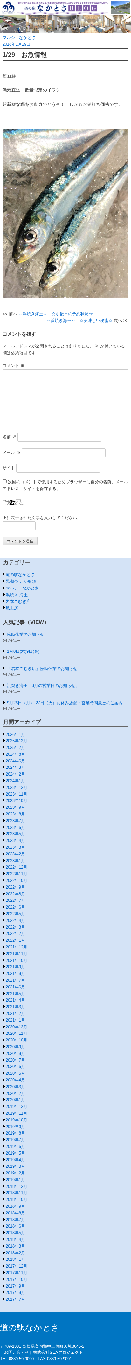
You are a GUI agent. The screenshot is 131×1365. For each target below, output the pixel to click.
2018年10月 (16, 1199)
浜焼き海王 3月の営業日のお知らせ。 (43, 685)
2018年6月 (15, 1226)
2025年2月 (15, 747)
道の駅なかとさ (20, 574)
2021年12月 (16, 947)
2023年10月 (16, 800)
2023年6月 (15, 827)
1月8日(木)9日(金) (23, 651)
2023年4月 (15, 840)
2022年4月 (15, 920)
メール (11, 452)
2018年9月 (15, 1206)
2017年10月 (16, 1279)
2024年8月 (15, 754)
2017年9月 (15, 1286)
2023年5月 (15, 833)
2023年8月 (15, 814)
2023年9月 (15, 807)
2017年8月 (15, 1292)
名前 (9, 436)
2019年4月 (15, 1160)
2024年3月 (15, 767)
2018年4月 (15, 1239)
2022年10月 (16, 880)
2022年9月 (15, 887)
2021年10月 (16, 960)
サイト (9, 467)
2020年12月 (16, 1027)
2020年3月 (15, 1086)
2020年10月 (16, 1040)
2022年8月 (15, 894)
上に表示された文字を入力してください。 (42, 517)
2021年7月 (15, 980)
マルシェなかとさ (19, 37)
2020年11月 (16, 1033)
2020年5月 (15, 1073)
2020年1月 (15, 1099)
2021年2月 (15, 1013)
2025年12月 (16, 740)
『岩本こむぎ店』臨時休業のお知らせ (42, 668)
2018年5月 (15, 1232)
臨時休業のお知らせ (25, 634)
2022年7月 (15, 900)
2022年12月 (16, 867)
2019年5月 (15, 1153)
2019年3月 (15, 1166)
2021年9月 (15, 966)
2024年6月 (15, 761)
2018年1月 (15, 1259)
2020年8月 (15, 1053)
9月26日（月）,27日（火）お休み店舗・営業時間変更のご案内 (65, 702)
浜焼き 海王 (17, 594)
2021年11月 (16, 953)
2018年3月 (15, 1246)
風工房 (12, 607)
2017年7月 (15, 1299)
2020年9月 (15, 1046)
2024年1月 (15, 780)
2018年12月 (16, 1186)
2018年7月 (15, 1219)
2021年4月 (15, 1000)
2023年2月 (15, 854)
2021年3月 (15, 1006)
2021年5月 (15, 993)
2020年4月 (15, 1080)
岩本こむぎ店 (18, 601)
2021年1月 (15, 1020)
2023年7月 (15, 820)
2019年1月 (15, 1179)
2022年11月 (16, 873)
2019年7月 (15, 1139)
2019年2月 (15, 1173)
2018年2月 (15, 1253)
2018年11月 (16, 1192)
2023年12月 (16, 787)
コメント (13, 365)
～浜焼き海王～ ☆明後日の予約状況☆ (55, 313)
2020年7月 (15, 1060)
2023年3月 (15, 847)
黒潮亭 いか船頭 (21, 581)
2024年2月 (15, 774)
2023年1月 (15, 860)
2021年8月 (15, 973)
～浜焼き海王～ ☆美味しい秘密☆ (79, 320)
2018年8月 (15, 1213)
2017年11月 (16, 1272)
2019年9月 (15, 1126)
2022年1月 (15, 940)
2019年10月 (16, 1120)
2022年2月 (15, 933)
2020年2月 (15, 1093)
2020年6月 (15, 1066)
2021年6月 (15, 987)
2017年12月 (16, 1266)
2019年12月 (16, 1106)
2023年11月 (16, 794)
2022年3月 (15, 927)
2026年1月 (15, 734)
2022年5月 (15, 913)
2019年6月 (15, 1146)
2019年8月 (15, 1133)
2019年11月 (16, 1113)
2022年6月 (15, 907)
